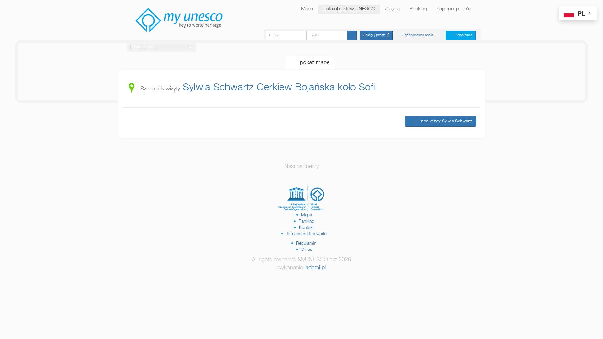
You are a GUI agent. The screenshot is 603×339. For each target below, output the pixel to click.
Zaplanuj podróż (454, 9)
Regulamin (306, 243)
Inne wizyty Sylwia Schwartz (446, 121)
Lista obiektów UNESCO (349, 9)
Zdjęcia (392, 9)
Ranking (418, 9)
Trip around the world (306, 234)
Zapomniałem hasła (417, 35)
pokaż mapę (312, 63)
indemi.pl (315, 268)
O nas (306, 250)
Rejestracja (462, 35)
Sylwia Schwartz (218, 88)
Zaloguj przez (375, 35)
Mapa (307, 9)
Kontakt (306, 228)
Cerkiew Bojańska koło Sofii (317, 88)
